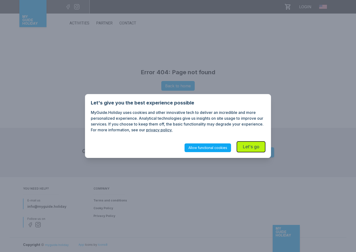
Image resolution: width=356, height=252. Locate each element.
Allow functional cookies (207, 148)
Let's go (251, 146)
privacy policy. (159, 129)
